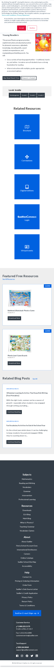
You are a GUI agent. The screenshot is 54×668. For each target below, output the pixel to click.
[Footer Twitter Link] (32, 656)
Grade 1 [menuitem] (24, 95)
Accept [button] (21, 28)
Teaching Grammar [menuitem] (27, 527)
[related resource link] (27, 126)
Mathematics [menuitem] (27, 479)
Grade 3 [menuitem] (41, 95)
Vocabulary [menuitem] (27, 487)
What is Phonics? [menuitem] (27, 522)
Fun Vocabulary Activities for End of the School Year (25, 425)
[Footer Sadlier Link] (37, 656)
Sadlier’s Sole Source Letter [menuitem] (27, 589)
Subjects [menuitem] (27, 474)
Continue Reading (14, 412)
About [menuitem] (27, 537)
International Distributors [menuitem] (27, 550)
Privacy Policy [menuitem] (27, 597)
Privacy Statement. (23, 15)
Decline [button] (32, 28)
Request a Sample (29, 78)
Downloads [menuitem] (27, 510)
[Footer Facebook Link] (17, 656)
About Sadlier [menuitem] (27, 541)
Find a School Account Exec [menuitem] (27, 546)
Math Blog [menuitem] (27, 518)
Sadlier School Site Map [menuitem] (27, 562)
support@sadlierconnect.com (27, 650)
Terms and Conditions (9, 15)
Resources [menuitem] (27, 505)
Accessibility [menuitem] (27, 566)
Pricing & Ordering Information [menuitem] (27, 581)
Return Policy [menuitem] (27, 601)
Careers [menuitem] (27, 554)
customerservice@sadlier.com (27, 635)
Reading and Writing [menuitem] (27, 483)
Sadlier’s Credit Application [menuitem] (27, 593)
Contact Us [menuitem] (27, 577)
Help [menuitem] (27, 572)
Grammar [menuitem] (27, 491)
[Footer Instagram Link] (22, 656)
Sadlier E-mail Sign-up (25, 613)
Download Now (14, 318)
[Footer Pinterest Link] (27, 656)
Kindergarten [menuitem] (14, 95)
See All (35, 379)
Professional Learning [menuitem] (27, 499)
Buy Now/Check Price (11, 78)
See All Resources (9, 279)
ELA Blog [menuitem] (27, 514)
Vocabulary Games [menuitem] (27, 531)
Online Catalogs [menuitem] (27, 558)
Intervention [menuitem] (27, 495)
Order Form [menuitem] (27, 585)
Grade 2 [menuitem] (32, 95)
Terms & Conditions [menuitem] (27, 605)
